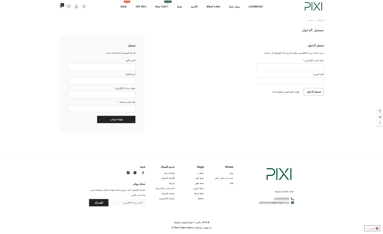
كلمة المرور (318, 74)
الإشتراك (99, 202)
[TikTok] (128, 172)
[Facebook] (143, 172)
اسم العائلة (130, 74)
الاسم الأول (130, 60)
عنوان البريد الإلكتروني (313, 60)
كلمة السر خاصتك (126, 102)
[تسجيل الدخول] (76, 6)
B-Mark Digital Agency (183, 227)
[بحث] (84, 6)
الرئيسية (320, 20)
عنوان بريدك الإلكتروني (124, 88)
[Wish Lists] (68, 6)
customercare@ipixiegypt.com (274, 202)
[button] (372, 228)
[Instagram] (135, 172)
